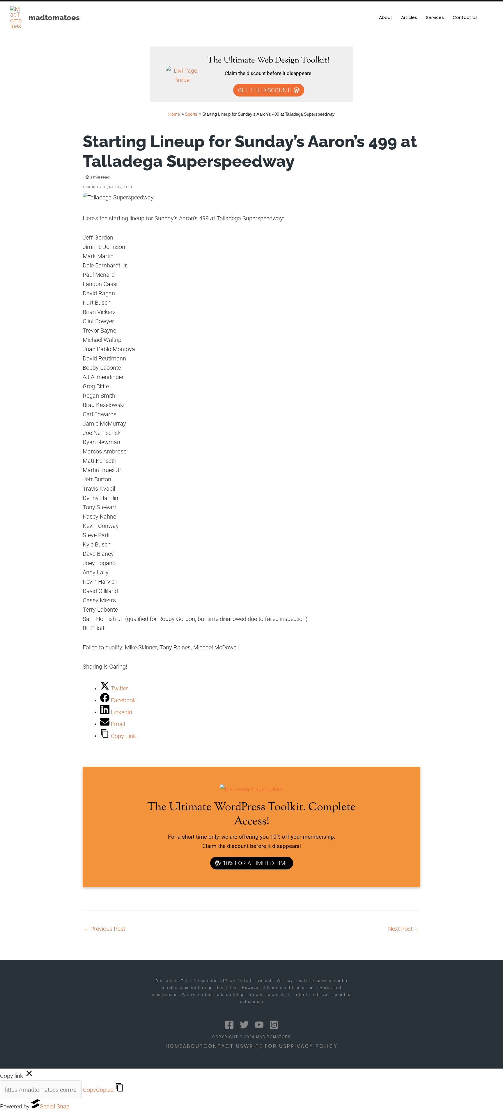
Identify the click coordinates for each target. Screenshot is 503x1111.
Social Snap (55, 1106)
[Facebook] (229, 1024)
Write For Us (265, 1046)
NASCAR (115, 187)
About (193, 1046)
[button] (490, 17)
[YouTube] (259, 1024)
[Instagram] (274, 1024)
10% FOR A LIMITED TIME (255, 863)
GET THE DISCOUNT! (265, 90)
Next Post (404, 928)
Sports (128, 187)
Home (174, 1046)
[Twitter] (244, 1024)
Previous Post (104, 928)
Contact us (223, 1046)
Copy (98, 1089)
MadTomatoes (54, 17)
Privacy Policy (312, 1046)
